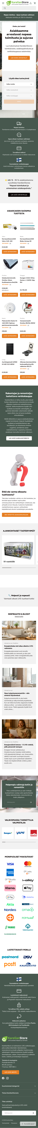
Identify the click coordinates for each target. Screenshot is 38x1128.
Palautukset (14, 1123)
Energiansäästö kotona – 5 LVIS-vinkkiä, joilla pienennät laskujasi (18, 746)
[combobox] (19, 8)
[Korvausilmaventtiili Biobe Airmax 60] (28, 226)
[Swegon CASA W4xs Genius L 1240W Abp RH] (28, 265)
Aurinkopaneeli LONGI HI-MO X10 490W (9, 363)
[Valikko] (3, 3)
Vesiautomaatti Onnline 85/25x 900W (27, 322)
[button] (35, 3)
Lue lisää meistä (10, 1072)
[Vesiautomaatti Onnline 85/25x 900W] (28, 308)
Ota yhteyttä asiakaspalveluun (16, 514)
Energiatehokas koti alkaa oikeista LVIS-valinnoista (18, 647)
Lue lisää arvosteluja (19, 195)
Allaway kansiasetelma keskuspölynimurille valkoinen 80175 (28, 364)
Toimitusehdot (5, 1123)
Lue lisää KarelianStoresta (19, 438)
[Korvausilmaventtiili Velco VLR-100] (10, 226)
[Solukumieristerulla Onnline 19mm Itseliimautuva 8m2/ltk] (10, 265)
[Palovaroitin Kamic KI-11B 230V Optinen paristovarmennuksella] (10, 308)
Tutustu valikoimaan (19, 47)
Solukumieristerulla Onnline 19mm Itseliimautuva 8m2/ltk (9, 280)
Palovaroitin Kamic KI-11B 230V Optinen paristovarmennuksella (10, 323)
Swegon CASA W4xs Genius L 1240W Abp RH (27, 280)
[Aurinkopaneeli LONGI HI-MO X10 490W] (10, 349)
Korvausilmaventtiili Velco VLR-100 (9, 240)
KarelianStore (9, 1120)
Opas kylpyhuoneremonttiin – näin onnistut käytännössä (16, 694)
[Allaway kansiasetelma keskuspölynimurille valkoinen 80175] (28, 349)
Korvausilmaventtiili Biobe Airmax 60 (27, 240)
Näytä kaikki (19, 616)
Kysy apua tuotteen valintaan (19, 52)
